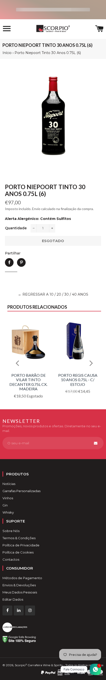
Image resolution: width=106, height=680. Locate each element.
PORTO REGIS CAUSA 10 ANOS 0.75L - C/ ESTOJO (77, 380)
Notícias (8, 484)
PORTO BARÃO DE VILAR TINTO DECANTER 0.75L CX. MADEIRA (28, 382)
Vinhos (7, 498)
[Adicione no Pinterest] (21, 262)
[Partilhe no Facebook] (9, 262)
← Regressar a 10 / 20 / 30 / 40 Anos (53, 294)
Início (7, 53)
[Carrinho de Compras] (99, 29)
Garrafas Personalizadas (21, 491)
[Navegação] (6, 29)
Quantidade (16, 228)
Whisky (8, 512)
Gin (5, 505)
